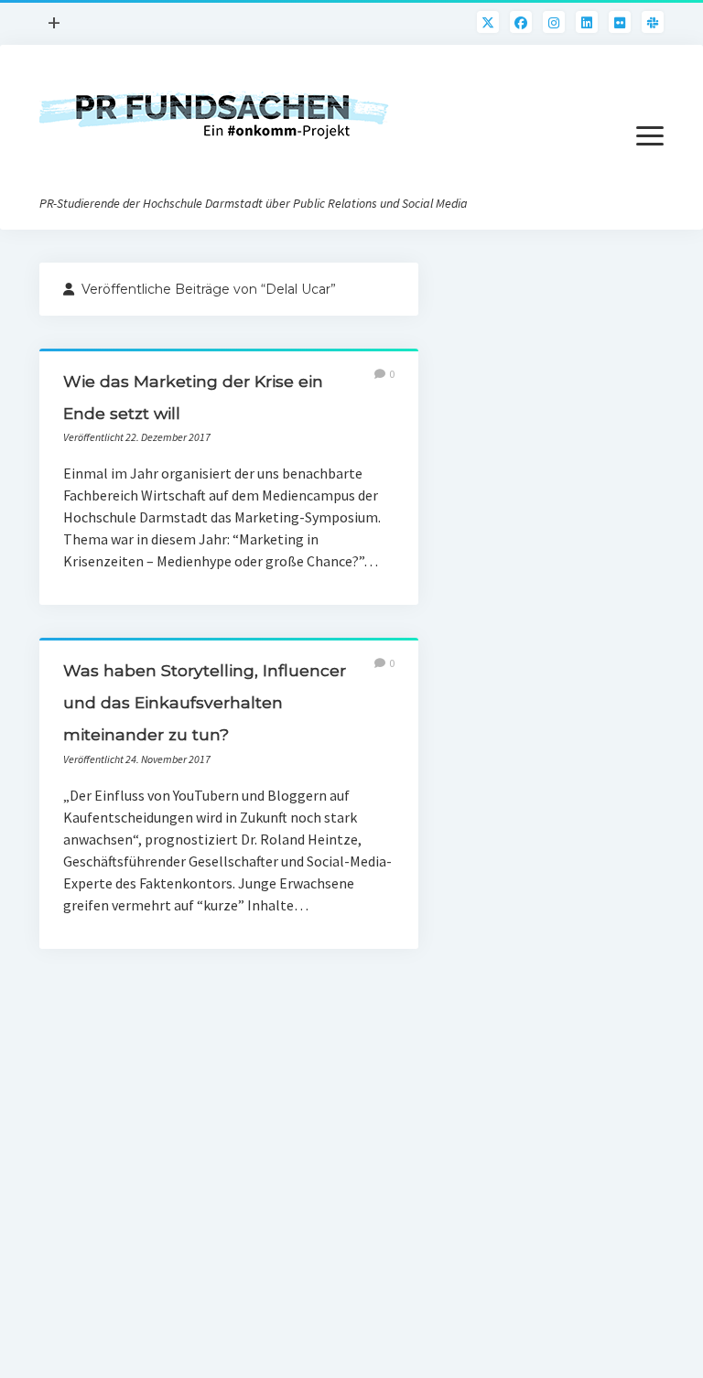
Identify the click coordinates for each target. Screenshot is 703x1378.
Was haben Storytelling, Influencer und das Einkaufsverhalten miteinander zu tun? (204, 702)
